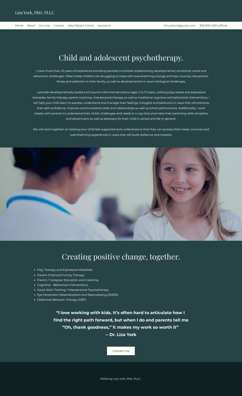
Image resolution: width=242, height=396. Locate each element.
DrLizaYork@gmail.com (179, 25)
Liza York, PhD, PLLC (34, 12)
